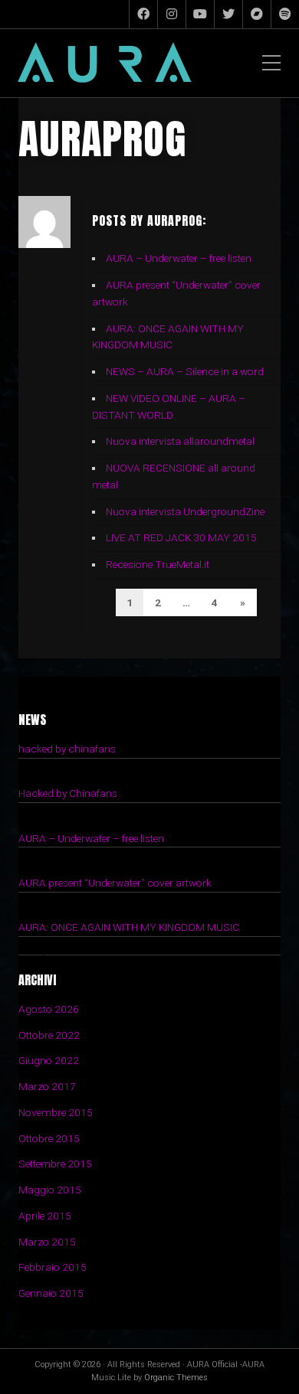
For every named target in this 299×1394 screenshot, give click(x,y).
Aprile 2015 (44, 1216)
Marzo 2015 (47, 1242)
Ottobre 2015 (49, 1138)
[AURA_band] (200, 14)
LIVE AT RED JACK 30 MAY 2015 (181, 537)
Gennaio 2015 (51, 1293)
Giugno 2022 (48, 1060)
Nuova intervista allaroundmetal (180, 441)
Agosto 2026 (48, 1009)
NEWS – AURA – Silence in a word (185, 371)
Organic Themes (176, 1378)
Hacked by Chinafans (67, 793)
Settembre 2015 (55, 1163)
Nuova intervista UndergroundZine (185, 511)
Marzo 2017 (47, 1086)
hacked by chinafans (67, 749)
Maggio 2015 (49, 1189)
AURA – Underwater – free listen (178, 258)
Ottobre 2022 (49, 1035)
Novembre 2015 (55, 1112)
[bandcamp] (257, 14)
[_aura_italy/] (172, 14)
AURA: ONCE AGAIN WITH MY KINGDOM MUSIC (128, 927)
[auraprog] (143, 14)
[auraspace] (228, 14)
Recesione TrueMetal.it (157, 564)
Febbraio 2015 (52, 1267)
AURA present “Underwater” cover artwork (115, 883)
